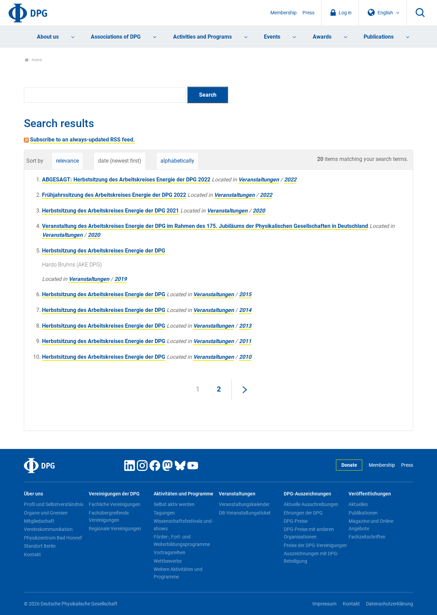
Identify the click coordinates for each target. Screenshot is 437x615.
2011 (245, 341)
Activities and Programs (202, 36)
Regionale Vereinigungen (115, 528)
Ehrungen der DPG (303, 513)
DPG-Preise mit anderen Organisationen (309, 533)
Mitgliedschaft (39, 521)
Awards (322, 36)
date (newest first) (119, 161)
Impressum (324, 604)
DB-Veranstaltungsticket (245, 513)
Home (36, 60)
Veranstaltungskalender (244, 504)
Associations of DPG (116, 36)
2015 (245, 294)
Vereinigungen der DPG (114, 494)
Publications (379, 36)
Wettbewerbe (168, 561)
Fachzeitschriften (367, 536)
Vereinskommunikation (48, 529)
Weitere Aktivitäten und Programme (178, 572)
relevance (67, 161)
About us (48, 36)
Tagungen (164, 513)
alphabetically (177, 161)
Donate (349, 465)
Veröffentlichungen (370, 494)
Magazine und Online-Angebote (371, 524)
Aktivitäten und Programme (183, 494)
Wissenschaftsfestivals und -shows (184, 524)
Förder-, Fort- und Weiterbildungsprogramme (182, 540)
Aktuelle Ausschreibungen (311, 504)
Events (272, 36)
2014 (245, 310)
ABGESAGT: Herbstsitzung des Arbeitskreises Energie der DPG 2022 (126, 179)
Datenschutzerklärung (389, 604)
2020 (259, 210)
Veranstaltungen (258, 179)
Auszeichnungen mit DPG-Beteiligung (311, 557)
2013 (245, 326)
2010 (245, 357)
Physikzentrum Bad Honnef (53, 538)
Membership (283, 13)
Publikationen (363, 513)
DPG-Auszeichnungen (307, 494)
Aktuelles (358, 504)
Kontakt (32, 554)
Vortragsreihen (169, 552)
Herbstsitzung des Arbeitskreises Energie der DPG (103, 250)
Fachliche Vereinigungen (114, 504)
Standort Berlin (40, 546)
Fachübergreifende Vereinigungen (109, 516)
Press (308, 13)
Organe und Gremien (46, 513)
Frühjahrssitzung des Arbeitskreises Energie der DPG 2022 (114, 195)
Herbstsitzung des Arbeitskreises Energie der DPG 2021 (110, 210)
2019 (120, 279)
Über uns (33, 494)
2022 (290, 179)
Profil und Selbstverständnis (53, 504)
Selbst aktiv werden (174, 504)
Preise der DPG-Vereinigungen (315, 545)
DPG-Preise (296, 521)
